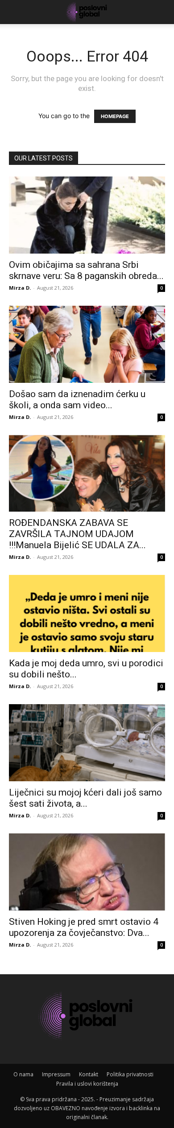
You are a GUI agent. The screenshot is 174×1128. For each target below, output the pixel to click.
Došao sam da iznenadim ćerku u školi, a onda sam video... (77, 399)
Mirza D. (20, 287)
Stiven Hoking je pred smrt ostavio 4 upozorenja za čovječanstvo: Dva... (83, 927)
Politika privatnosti (130, 1074)
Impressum (56, 1074)
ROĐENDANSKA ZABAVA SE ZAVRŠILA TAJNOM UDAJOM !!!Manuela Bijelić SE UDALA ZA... (77, 533)
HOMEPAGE (115, 116)
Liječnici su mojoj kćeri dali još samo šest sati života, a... (85, 798)
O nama (23, 1074)
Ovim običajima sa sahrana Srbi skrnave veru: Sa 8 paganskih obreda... (86, 270)
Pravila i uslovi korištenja (87, 1083)
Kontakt (88, 1074)
